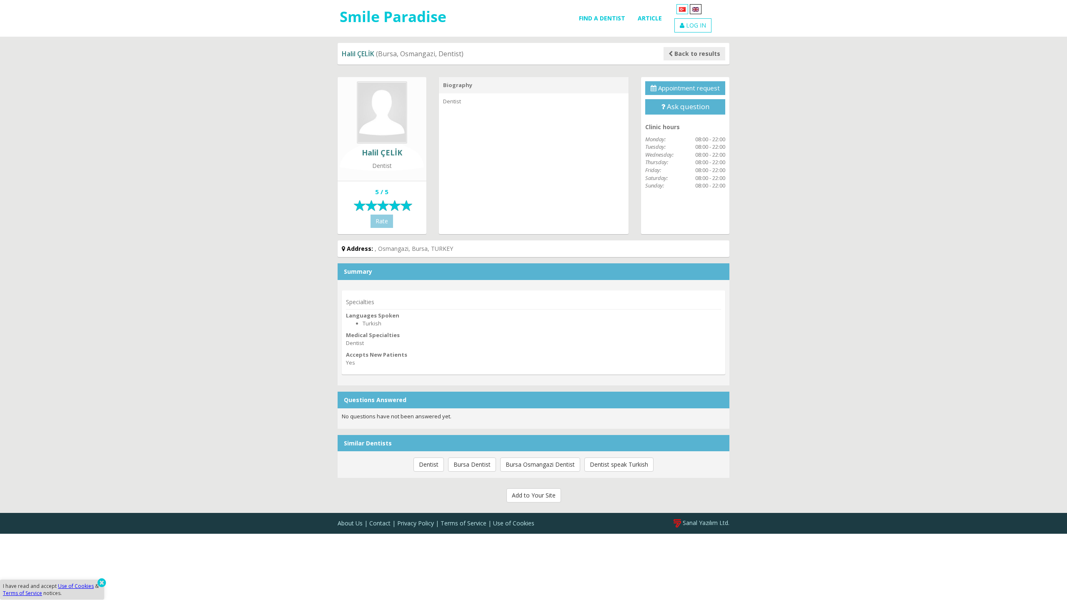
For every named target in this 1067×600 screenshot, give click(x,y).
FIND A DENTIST (602, 18)
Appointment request (688, 88)
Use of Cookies (513, 523)
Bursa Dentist (472, 464)
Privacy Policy (415, 523)
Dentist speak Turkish (619, 464)
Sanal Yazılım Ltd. (705, 523)
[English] (695, 8)
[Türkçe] (682, 8)
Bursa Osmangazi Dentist (540, 464)
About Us (350, 523)
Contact (380, 523)
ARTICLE (650, 18)
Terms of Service (463, 523)
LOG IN (695, 25)
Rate (382, 221)
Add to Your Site (534, 495)
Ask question (687, 106)
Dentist (428, 464)
